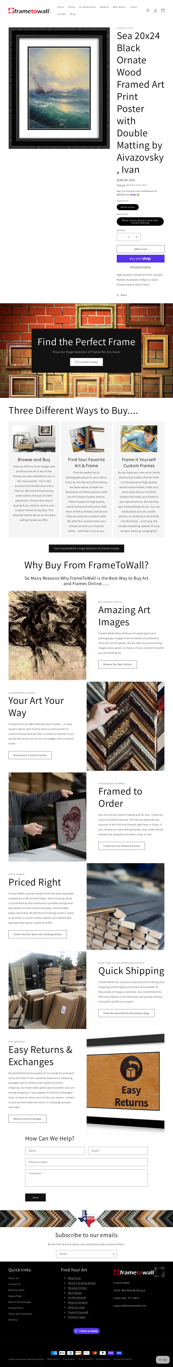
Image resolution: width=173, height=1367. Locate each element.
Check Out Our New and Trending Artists (38, 934)
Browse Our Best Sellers (117, 664)
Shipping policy (103, 1359)
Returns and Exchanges (27, 1118)
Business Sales (16, 1289)
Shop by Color (76, 1307)
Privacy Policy (15, 1307)
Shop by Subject (78, 1302)
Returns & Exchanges (19, 1301)
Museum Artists (77, 1288)
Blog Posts (74, 1278)
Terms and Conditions (20, 1313)
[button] (148, 10)
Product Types (76, 1317)
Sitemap (12, 1319)
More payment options (140, 266)
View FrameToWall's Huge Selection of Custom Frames (86, 548)
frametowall (20, 1359)
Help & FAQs (15, 1296)
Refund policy (53, 1359)
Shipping (121, 185)
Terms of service (86, 1359)
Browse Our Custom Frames (30, 755)
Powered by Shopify (35, 1359)
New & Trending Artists (82, 1283)
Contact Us (14, 1284)
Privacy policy (69, 1359)
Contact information (122, 1359)
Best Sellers (75, 1293)
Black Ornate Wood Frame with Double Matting (140, 221)
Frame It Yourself (78, 1312)
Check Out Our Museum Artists (121, 845)
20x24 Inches (127, 207)
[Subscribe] (113, 1254)
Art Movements (77, 1297)
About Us (13, 1278)
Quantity (121, 230)
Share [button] (124, 295)
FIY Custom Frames (86, 362)
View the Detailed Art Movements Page (126, 1013)
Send (36, 1197)
